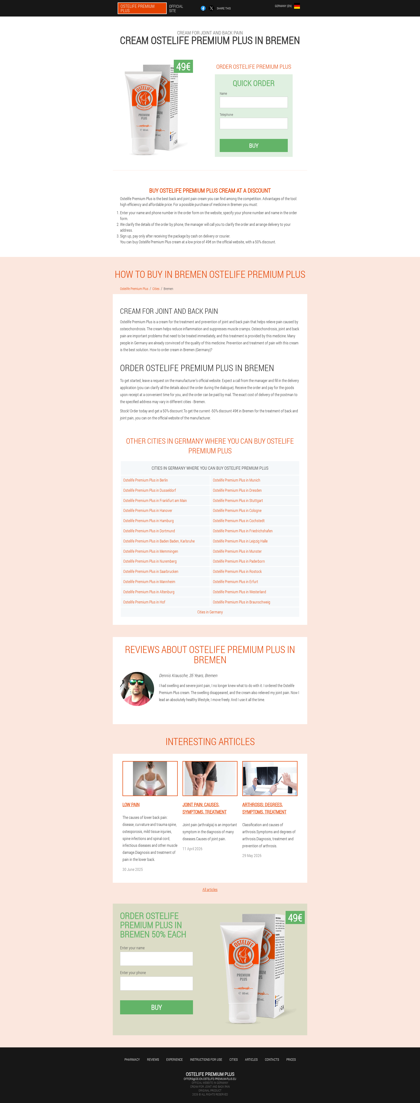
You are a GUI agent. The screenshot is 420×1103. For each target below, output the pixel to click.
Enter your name (132, 948)
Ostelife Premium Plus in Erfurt (235, 581)
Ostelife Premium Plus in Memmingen (150, 551)
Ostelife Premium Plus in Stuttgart (238, 500)
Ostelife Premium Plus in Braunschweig (241, 601)
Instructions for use (206, 1059)
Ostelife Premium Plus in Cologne (237, 510)
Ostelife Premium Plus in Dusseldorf (149, 490)
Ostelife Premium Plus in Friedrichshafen (243, 530)
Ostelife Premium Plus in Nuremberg (150, 561)
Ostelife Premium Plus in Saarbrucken (150, 571)
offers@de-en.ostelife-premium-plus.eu (210, 1079)
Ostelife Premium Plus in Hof (144, 601)
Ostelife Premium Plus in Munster (237, 551)
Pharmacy (132, 1059)
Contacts (272, 1059)
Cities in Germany (210, 611)
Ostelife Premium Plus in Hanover (147, 510)
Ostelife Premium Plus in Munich (236, 480)
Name (223, 93)
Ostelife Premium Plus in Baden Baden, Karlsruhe (159, 540)
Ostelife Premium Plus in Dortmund (149, 530)
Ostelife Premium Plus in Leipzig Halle (240, 540)
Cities (233, 1059)
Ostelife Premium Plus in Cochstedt (239, 520)
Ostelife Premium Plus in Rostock (237, 571)
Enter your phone (133, 973)
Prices (291, 1059)
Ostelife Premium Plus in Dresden (237, 490)
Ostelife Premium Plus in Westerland (239, 591)
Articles (251, 1059)
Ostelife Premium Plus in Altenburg (149, 591)
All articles (210, 889)
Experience (174, 1059)
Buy (253, 145)
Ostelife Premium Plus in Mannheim (149, 581)
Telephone (226, 114)
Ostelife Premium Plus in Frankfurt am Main (155, 500)
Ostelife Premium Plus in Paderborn (239, 561)
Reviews (153, 1059)
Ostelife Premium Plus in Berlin (145, 480)
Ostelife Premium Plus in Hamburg (148, 520)
